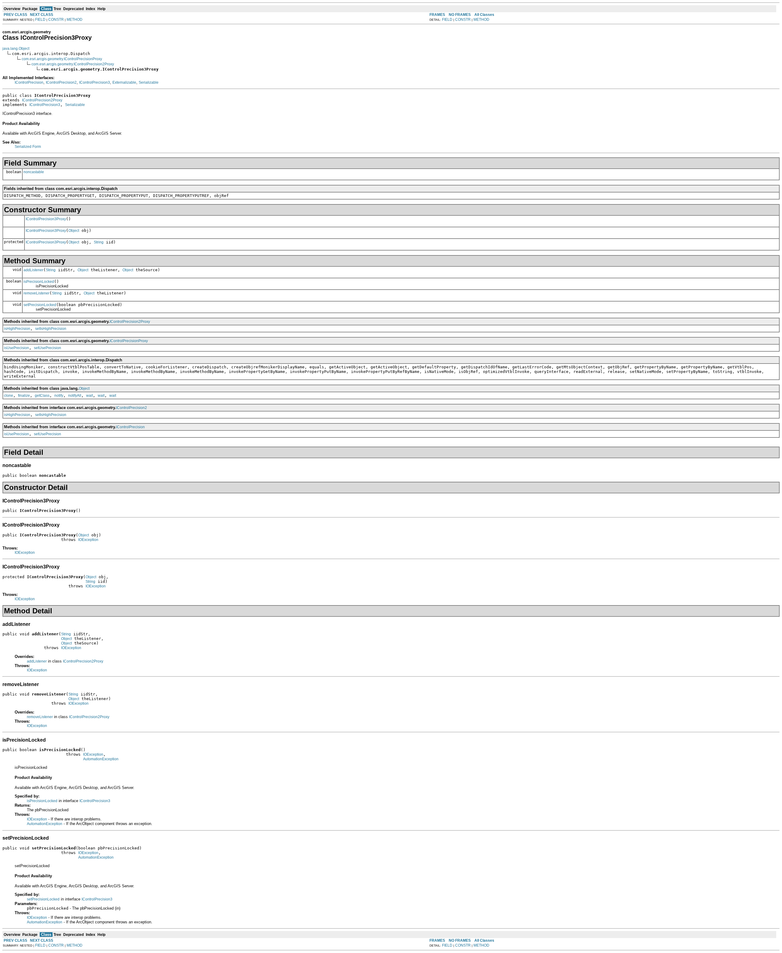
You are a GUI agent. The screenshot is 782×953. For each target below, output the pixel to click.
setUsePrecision (47, 348)
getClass (42, 395)
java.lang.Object (15, 48)
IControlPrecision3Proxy (46, 219)
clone (8, 395)
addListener (33, 270)
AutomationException (101, 759)
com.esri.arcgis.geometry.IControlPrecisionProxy (62, 59)
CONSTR (56, 19)
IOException (88, 540)
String (99, 242)
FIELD (40, 19)
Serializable (149, 82)
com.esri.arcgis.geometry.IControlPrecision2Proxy (72, 64)
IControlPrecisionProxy (129, 341)
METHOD (74, 19)
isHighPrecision (17, 329)
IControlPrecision (29, 82)
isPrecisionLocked (39, 281)
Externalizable (124, 82)
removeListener (36, 293)
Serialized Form (28, 146)
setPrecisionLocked (40, 305)
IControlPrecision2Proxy (42, 100)
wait (89, 395)
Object (73, 230)
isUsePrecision (16, 348)
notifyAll (74, 395)
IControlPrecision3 (94, 82)
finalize (24, 395)
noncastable (34, 172)
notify (58, 395)
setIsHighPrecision (50, 329)
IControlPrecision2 (61, 82)
